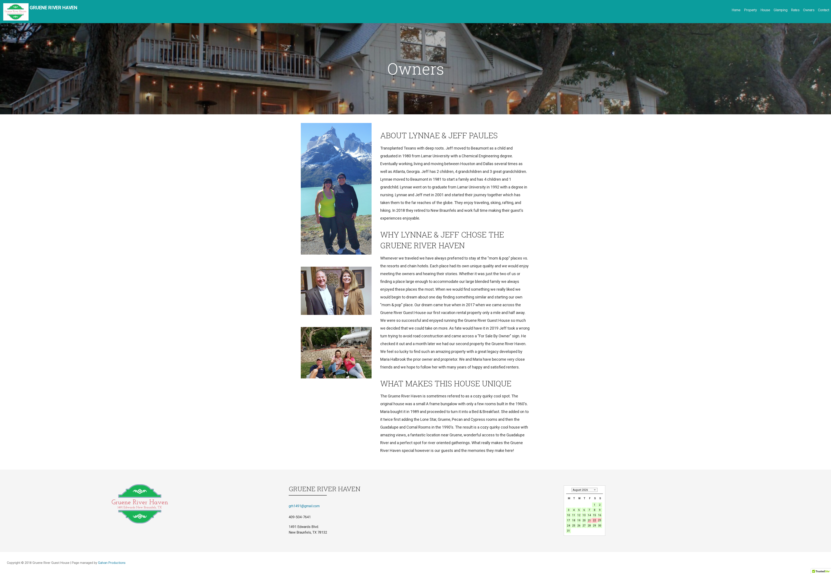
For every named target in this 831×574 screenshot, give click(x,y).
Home (736, 10)
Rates (795, 10)
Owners (809, 10)
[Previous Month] (568, 490)
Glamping (781, 10)
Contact (823, 10)
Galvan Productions (112, 563)
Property (750, 10)
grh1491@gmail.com (304, 506)
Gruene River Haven (53, 7)
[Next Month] (601, 490)
